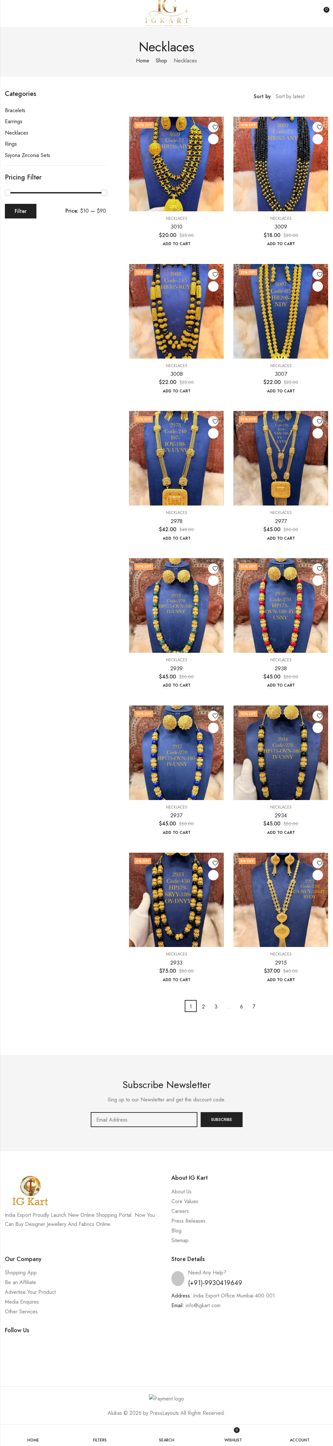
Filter (21, 211)
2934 (281, 815)
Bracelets (15, 110)
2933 (176, 962)
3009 (280, 226)
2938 (281, 668)
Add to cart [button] (177, 244)
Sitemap (180, 1240)
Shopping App (21, 1272)
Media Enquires (22, 1302)
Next (267, 1006)
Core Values (184, 1201)
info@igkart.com (203, 1305)
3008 (176, 374)
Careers (180, 1211)
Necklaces (176, 218)
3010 (176, 226)
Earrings (13, 121)
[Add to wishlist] (213, 127)
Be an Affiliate (20, 1282)
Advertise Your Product (30, 1292)
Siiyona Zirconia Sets (27, 155)
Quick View (213, 139)
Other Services (21, 1311)
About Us (181, 1191)
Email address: (144, 1119)
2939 (176, 668)
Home (142, 60)
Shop (161, 60)
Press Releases (188, 1221)
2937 (176, 815)
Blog (176, 1230)
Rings (11, 144)
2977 (281, 521)
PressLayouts (164, 1413)
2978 (176, 521)
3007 (281, 374)
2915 (281, 962)
